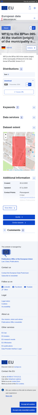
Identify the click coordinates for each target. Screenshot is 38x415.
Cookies (4, 304)
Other (6, 289)
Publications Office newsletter (12, 322)
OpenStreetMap (18, 170)
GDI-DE (9, 48)
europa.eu (17, 367)
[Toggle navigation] (34, 18)
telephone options (15, 379)
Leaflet (10, 170)
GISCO (32, 170)
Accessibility (6, 307)
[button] (30, 1)
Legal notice (6, 301)
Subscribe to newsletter (10, 276)
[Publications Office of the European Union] (18, 252)
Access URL (20, 92)
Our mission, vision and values (12, 319)
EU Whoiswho (6, 342)
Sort (5, 74)
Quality (17, 217)
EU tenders (5, 336)
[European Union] (18, 362)
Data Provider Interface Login (12, 349)
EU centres (20, 384)
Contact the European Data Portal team (15, 273)
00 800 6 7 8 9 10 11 (14, 377)
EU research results (8, 339)
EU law (4, 333)
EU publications (7, 346)
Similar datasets (17, 222)
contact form (16, 381)
